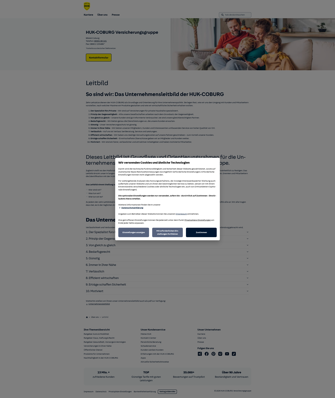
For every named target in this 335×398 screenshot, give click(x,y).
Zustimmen (201, 232)
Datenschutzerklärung (132, 208)
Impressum (181, 214)
